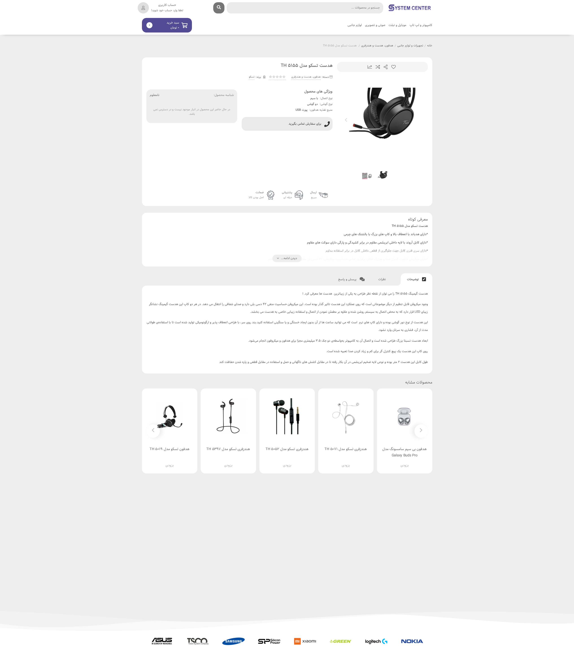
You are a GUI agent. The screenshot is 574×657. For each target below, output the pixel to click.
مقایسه (377, 67)
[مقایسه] (400, 461)
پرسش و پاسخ (347, 279)
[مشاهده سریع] (408, 461)
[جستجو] (218, 7)
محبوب (393, 67)
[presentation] (346, 120)
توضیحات (413, 279)
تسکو (251, 77)
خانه (429, 46)
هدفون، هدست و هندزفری (377, 46)
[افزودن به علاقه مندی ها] (391, 461)
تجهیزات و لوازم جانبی (410, 46)
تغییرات (369, 67)
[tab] (416, 279)
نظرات (382, 279)
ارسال (386, 67)
